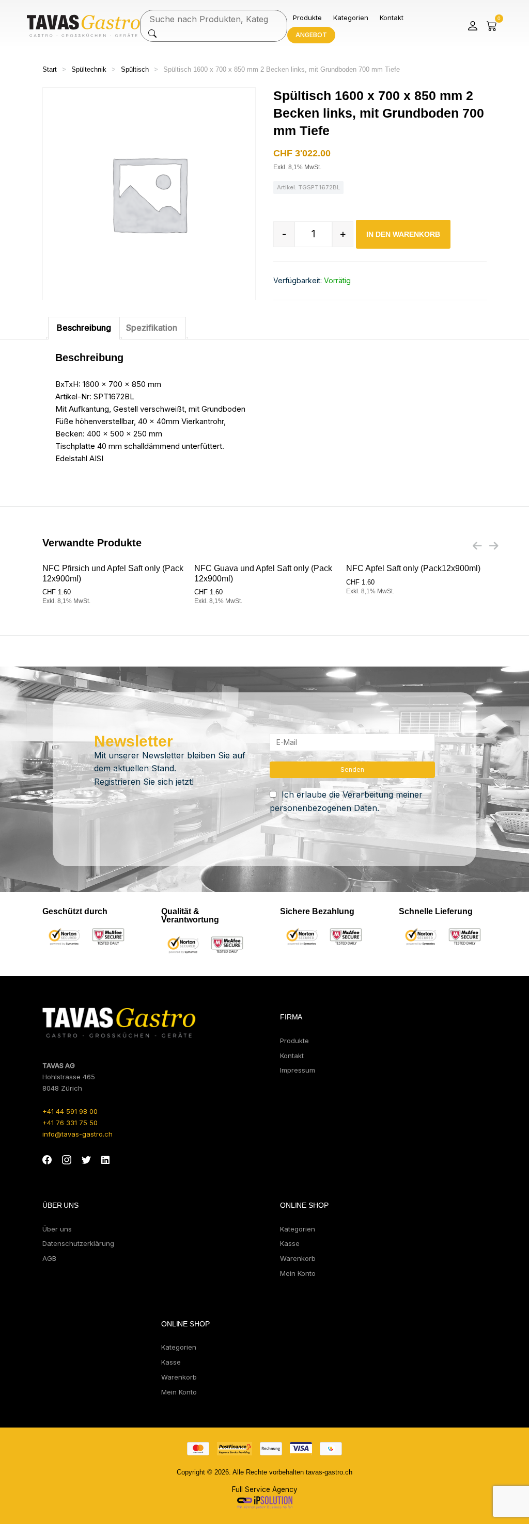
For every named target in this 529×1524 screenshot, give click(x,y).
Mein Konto (298, 1273)
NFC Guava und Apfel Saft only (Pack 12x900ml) (263, 573)
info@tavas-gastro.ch (77, 1134)
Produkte (307, 17)
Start (49, 69)
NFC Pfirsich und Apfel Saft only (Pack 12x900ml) (112, 573)
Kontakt (391, 17)
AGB (49, 1258)
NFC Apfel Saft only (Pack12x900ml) (413, 568)
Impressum (297, 1070)
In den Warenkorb (403, 234)
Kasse (290, 1243)
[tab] (84, 328)
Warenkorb (298, 1258)
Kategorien (350, 17)
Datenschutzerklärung (78, 1243)
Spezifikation (151, 327)
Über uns (57, 1229)
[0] (492, 26)
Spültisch (135, 69)
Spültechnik (88, 69)
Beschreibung (84, 327)
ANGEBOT (311, 35)
